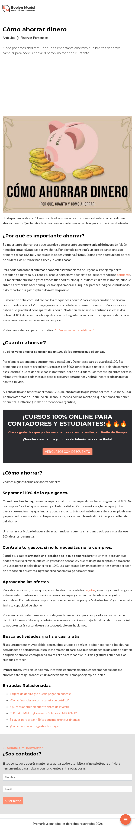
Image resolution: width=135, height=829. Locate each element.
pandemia (123, 275)
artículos (9, 37)
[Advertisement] (67, 85)
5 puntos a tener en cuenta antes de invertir (39, 707)
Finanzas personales (34, 37)
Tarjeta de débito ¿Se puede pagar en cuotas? (40, 694)
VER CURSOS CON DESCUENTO (67, 451)
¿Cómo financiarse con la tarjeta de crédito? (39, 700)
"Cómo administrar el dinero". (75, 330)
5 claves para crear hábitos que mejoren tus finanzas (45, 719)
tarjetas (89, 590)
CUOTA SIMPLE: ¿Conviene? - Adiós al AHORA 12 (43, 713)
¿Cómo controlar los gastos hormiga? (34, 726)
